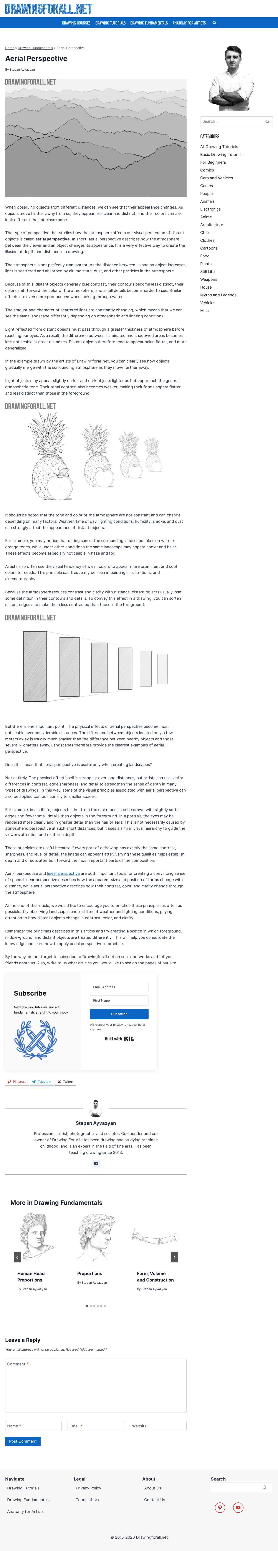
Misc (204, 310)
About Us (152, 1488)
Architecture (211, 224)
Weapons (208, 279)
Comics (207, 170)
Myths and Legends (218, 295)
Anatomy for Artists (189, 23)
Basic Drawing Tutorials (221, 154)
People (206, 193)
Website (139, 1426)
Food (205, 256)
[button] (43, 1040)
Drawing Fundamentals (149, 23)
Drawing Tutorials (110, 23)
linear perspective (63, 873)
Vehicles (207, 302)
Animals (207, 201)
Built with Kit (119, 1039)
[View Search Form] (214, 23)
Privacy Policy (88, 1488)
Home (9, 48)
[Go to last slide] (17, 1257)
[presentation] (36, 1238)
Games (206, 185)
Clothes (207, 240)
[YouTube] (238, 1507)
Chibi (205, 232)
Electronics (210, 209)
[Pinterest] (220, 1507)
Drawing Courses (76, 23)
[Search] (264, 1487)
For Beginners (213, 162)
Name (14, 1426)
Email (76, 1426)
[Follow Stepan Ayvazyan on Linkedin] (96, 1163)
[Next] (174, 1257)
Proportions (89, 1273)
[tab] (87, 1306)
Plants (206, 263)
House (206, 287)
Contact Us (154, 1499)
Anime (206, 217)
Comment (17, 1364)
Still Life (207, 271)
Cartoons (209, 248)
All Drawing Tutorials (219, 146)
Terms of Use (88, 1499)
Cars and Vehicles (216, 178)
